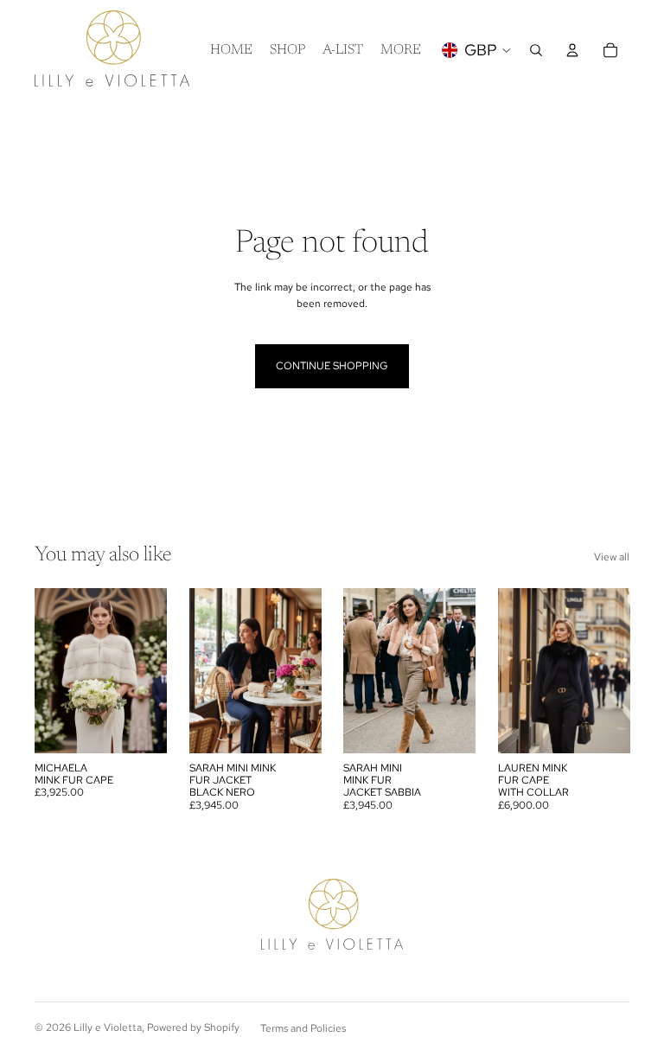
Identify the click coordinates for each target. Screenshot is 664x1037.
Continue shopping (332, 366)
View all (611, 557)
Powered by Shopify (193, 1027)
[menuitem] (401, 50)
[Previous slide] (54, 670)
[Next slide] (148, 670)
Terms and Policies (303, 1028)
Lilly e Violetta (107, 1027)
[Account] (572, 50)
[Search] (536, 50)
